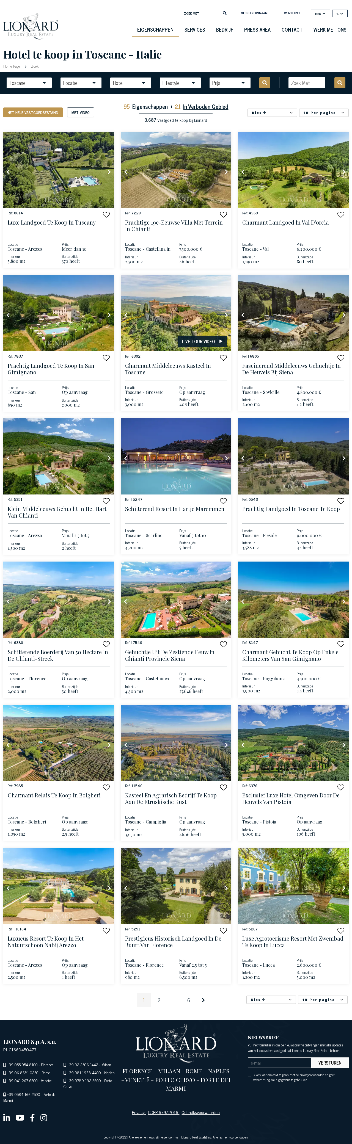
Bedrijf (224, 29)
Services (195, 29)
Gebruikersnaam (254, 13)
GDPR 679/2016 (163, 1112)
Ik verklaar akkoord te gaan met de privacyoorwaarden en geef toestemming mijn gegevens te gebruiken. (293, 1077)
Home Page (12, 66)
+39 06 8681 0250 (23, 1072)
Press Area (257, 29)
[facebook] (32, 1117)
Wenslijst (292, 13)
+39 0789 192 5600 (84, 1080)
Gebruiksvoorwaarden (201, 1112)
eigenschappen (155, 29)
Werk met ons (330, 29)
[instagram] (43, 1117)
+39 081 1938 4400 (84, 1072)
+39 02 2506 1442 (82, 1064)
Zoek (34, 66)
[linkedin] (6, 1117)
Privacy (139, 1112)
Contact (292, 29)
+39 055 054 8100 (22, 1064)
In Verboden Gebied (205, 106)
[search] (224, 13)
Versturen (330, 1062)
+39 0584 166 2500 (23, 1094)
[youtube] (20, 1117)
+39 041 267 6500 (22, 1080)
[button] (106, 214)
